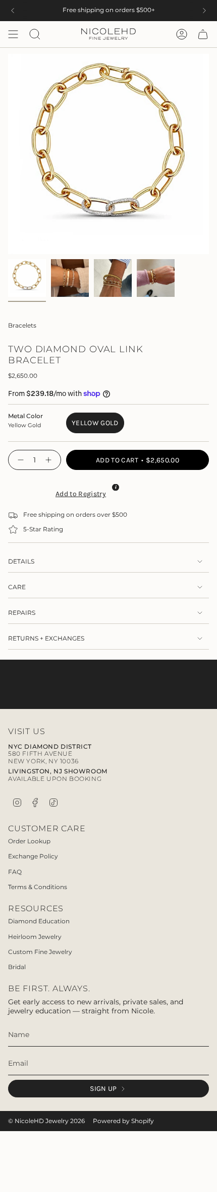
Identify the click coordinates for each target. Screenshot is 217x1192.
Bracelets (22, 325)
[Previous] (12, 10)
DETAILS (21, 561)
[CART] (202, 34)
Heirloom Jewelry (35, 936)
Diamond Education (39, 921)
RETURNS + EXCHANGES (46, 638)
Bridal (17, 967)
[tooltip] (115, 487)
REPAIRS (21, 612)
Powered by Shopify (123, 1121)
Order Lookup (29, 841)
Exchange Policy (33, 856)
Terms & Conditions (37, 887)
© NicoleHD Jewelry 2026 (46, 1121)
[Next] (204, 10)
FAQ (15, 872)
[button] (79, 493)
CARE (17, 587)
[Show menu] (13, 34)
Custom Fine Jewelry (40, 952)
